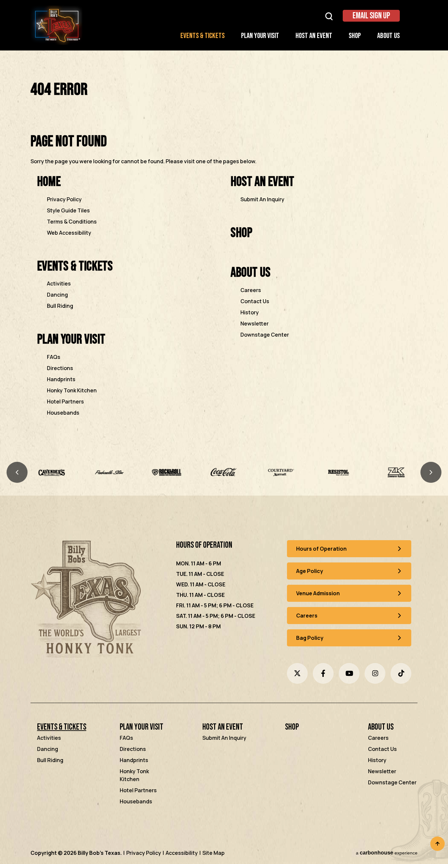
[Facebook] (323, 673)
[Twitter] (297, 673)
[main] (224, 257)
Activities (59, 283)
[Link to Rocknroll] (109, 472)
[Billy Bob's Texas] (87, 600)
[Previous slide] (17, 472)
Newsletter (254, 323)
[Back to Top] (437, 843)
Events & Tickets (202, 35)
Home (49, 182)
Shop (355, 35)
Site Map (213, 852)
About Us (388, 35)
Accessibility (182, 852)
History (249, 312)
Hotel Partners (65, 401)
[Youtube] (349, 673)
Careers (250, 290)
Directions (60, 368)
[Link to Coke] (167, 472)
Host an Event (313, 35)
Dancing (57, 294)
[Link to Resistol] (281, 472)
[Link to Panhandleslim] (52, 472)
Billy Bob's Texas (56, 25)
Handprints (61, 379)
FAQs (53, 357)
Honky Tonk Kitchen (72, 390)
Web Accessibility (69, 232)
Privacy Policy (64, 199)
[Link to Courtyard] (224, 472)
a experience (386, 852)
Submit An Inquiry (262, 199)
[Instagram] (375, 673)
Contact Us (254, 301)
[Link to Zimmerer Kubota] (339, 472)
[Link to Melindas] (396, 472)
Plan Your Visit (260, 35)
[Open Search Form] (329, 16)
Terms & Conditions (72, 221)
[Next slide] (430, 472)
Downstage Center (264, 334)
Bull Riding (60, 305)
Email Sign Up (371, 16)
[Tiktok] (401, 673)
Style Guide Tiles (68, 210)
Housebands (63, 412)
